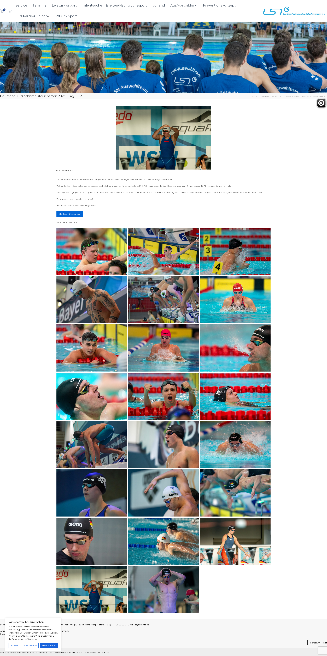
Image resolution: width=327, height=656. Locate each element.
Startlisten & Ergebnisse (69, 214)
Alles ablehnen (30, 645)
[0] (2, 11)
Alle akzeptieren (49, 645)
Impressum (314, 643)
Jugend (159, 5)
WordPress (105, 652)
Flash (73, 652)
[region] (33, 634)
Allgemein (265, 96)
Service (21, 5)
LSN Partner (25, 16)
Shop (43, 16)
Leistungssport (64, 5)
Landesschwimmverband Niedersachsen (29, 652)
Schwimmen (277, 96)
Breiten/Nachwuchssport (126, 5)
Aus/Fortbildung (183, 5)
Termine (39, 5)
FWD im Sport (65, 16)
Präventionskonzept (219, 5)
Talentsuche (92, 5)
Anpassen (14, 645)
